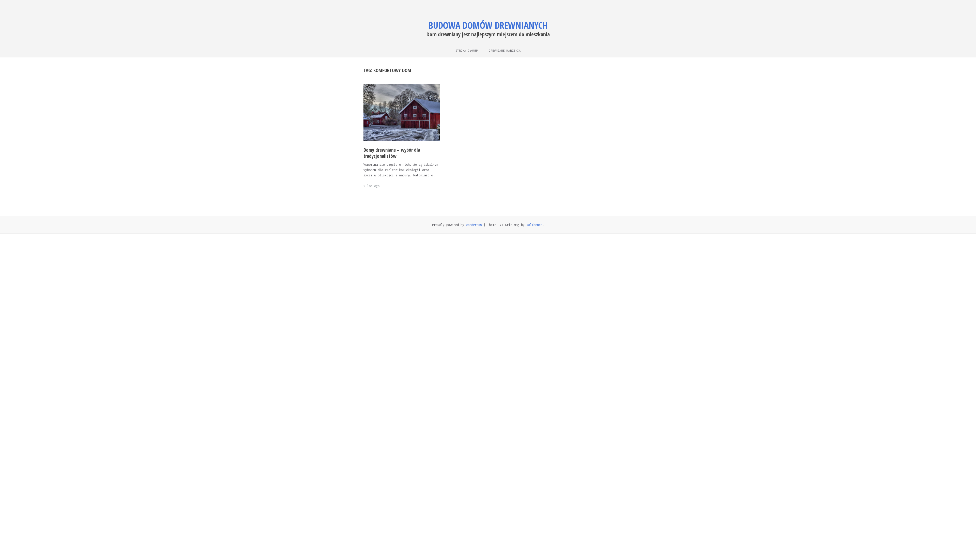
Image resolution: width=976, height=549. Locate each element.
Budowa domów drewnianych (488, 25)
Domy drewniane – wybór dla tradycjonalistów (391, 153)
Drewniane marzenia (505, 50)
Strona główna (467, 50)
